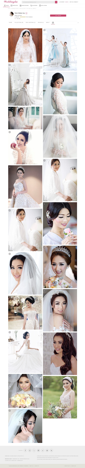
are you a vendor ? (74, 1)
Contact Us (37, 465)
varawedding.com (15, 458)
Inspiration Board (25, 5)
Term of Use (73, 465)
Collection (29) (19, 22)
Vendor (7, 5)
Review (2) (41, 22)
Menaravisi (26, 465)
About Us (31, 465)
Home (10, 22)
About (48, 22)
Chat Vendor (58, 15)
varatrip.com (13, 460)
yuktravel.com (8, 460)
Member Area (7, 455)
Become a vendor (13, 455)
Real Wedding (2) (30, 22)
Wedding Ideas (15, 5)
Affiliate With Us (20, 455)
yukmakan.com (20, 460)
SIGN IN (66, 1)
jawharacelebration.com (24, 458)
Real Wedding (34, 5)
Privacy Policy (67, 465)
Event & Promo (44, 5)
